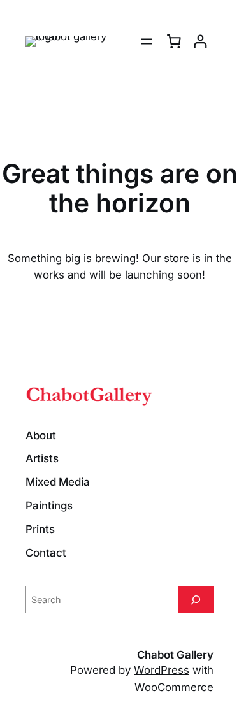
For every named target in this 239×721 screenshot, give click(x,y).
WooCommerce (174, 687)
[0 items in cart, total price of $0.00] (174, 41)
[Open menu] (146, 41)
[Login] (200, 42)
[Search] (196, 599)
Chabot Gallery (175, 654)
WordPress (161, 670)
